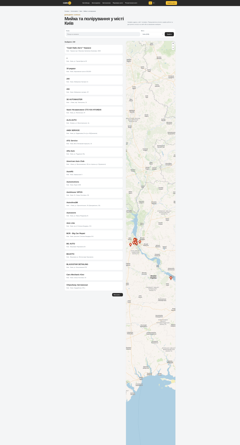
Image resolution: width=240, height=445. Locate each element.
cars (67, 3)
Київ (81, 11)
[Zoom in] (173, 43)
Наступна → (117, 294)
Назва (67, 30)
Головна (66, 11)
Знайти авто (171, 3)
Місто (142, 30)
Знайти (169, 34)
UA (150, 3)
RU (154, 3)
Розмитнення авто (131, 3)
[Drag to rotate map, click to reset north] (173, 48)
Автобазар (86, 3)
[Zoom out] (173, 46)
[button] (171, 278)
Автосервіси (96, 3)
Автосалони (106, 3)
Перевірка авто (118, 3)
